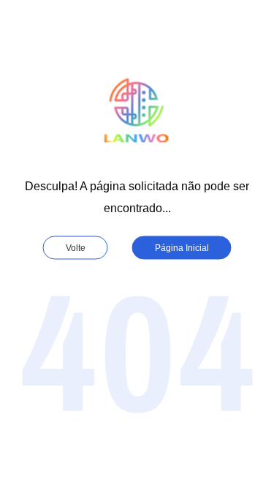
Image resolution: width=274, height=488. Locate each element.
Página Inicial (182, 247)
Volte (75, 247)
